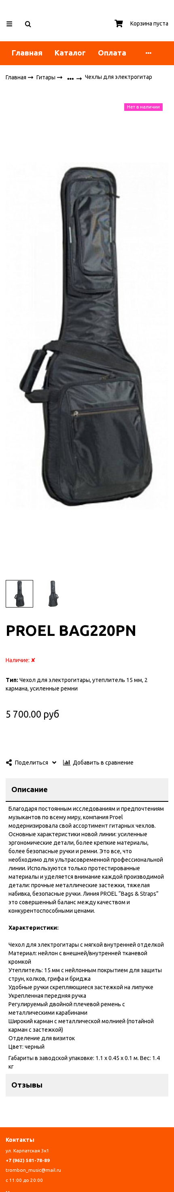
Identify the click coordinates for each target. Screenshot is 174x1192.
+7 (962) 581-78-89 (28, 1160)
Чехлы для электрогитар (118, 77)
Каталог (70, 53)
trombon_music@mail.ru (33, 1170)
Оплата (112, 53)
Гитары (46, 77)
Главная (27, 53)
